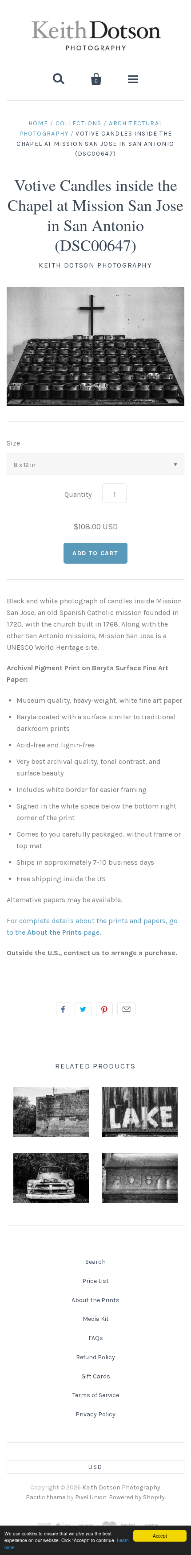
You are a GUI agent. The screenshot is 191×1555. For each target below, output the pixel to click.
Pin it (104, 1009)
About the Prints (95, 1300)
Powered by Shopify (137, 1497)
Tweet (83, 1009)
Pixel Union (91, 1497)
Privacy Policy (95, 1414)
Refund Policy (95, 1357)
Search (95, 1262)
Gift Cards (95, 1376)
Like (63, 1009)
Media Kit (96, 1319)
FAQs (95, 1338)
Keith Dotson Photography (95, 265)
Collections (79, 123)
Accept (160, 1535)
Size (13, 443)
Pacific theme (45, 1497)
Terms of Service (95, 1395)
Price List (95, 1281)
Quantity (78, 494)
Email (126, 1009)
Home (38, 123)
